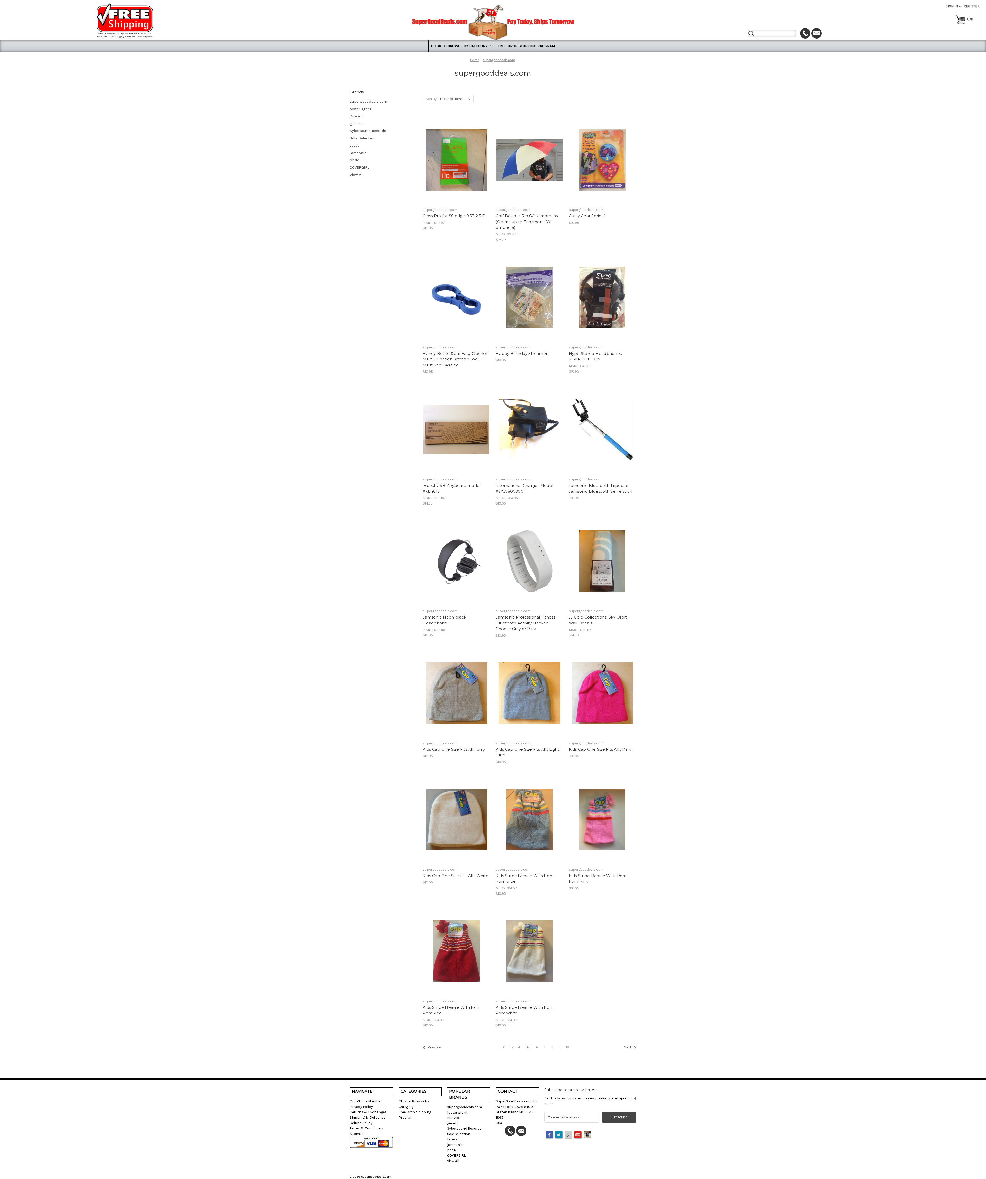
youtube (578, 1135)
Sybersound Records (368, 130)
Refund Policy (361, 1123)
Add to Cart (456, 169)
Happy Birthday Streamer (521, 353)
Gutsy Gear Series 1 (587, 215)
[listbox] (456, 99)
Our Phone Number (366, 1101)
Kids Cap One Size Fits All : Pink (600, 749)
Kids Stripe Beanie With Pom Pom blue (525, 878)
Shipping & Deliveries (367, 1117)
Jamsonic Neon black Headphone (444, 620)
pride (354, 160)
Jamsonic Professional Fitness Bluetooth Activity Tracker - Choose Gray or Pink (525, 623)
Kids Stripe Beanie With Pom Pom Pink (598, 878)
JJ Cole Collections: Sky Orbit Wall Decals (598, 620)
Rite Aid (357, 116)
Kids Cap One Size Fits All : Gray (454, 749)
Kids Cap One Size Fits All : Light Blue (527, 752)
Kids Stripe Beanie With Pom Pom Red (452, 1010)
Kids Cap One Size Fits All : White (455, 875)
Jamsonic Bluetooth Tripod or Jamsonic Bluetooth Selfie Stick (600, 488)
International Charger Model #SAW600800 (524, 488)
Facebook (550, 1135)
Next (628, 1047)
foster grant (360, 109)
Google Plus (569, 1135)
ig (588, 1135)
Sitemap (357, 1134)
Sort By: (431, 99)
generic (357, 123)
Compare (454, 160)
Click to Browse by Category (459, 46)
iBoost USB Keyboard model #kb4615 (451, 488)
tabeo (355, 145)
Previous (434, 1047)
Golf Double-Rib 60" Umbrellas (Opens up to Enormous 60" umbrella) (527, 221)
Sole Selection (362, 138)
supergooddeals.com (368, 101)
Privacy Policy (361, 1107)
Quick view (455, 151)
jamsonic (358, 152)
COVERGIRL (359, 167)
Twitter (559, 1135)
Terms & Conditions (366, 1128)
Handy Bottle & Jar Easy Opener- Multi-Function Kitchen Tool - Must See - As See (456, 359)
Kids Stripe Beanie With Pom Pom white (525, 1010)
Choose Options (529, 169)
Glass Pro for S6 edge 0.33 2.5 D (454, 215)
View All (357, 174)
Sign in (952, 6)
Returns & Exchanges (368, 1112)
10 (567, 1047)
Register (972, 6)
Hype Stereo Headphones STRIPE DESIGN (595, 356)
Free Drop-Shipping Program (526, 46)
